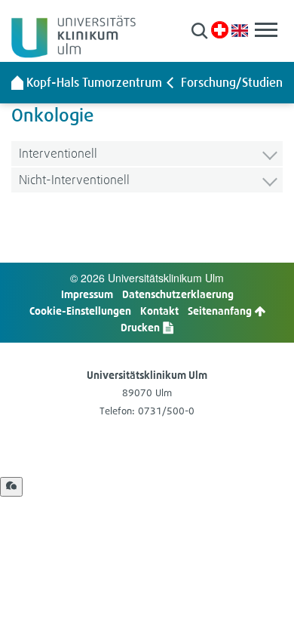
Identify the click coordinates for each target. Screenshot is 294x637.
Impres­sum (87, 294)
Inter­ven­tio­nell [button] (58, 153)
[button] (199, 30)
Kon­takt (159, 310)
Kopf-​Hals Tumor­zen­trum (94, 82)
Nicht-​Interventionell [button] (74, 179)
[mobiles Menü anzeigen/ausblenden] (266, 29)
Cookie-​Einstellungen (80, 310)
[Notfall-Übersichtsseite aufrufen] (219, 29)
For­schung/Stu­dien (232, 82)
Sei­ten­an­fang (221, 310)
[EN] (239, 29)
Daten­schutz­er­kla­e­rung (178, 294)
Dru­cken (141, 327)
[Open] (11, 487)
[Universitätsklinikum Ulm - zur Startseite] (17, 82)
